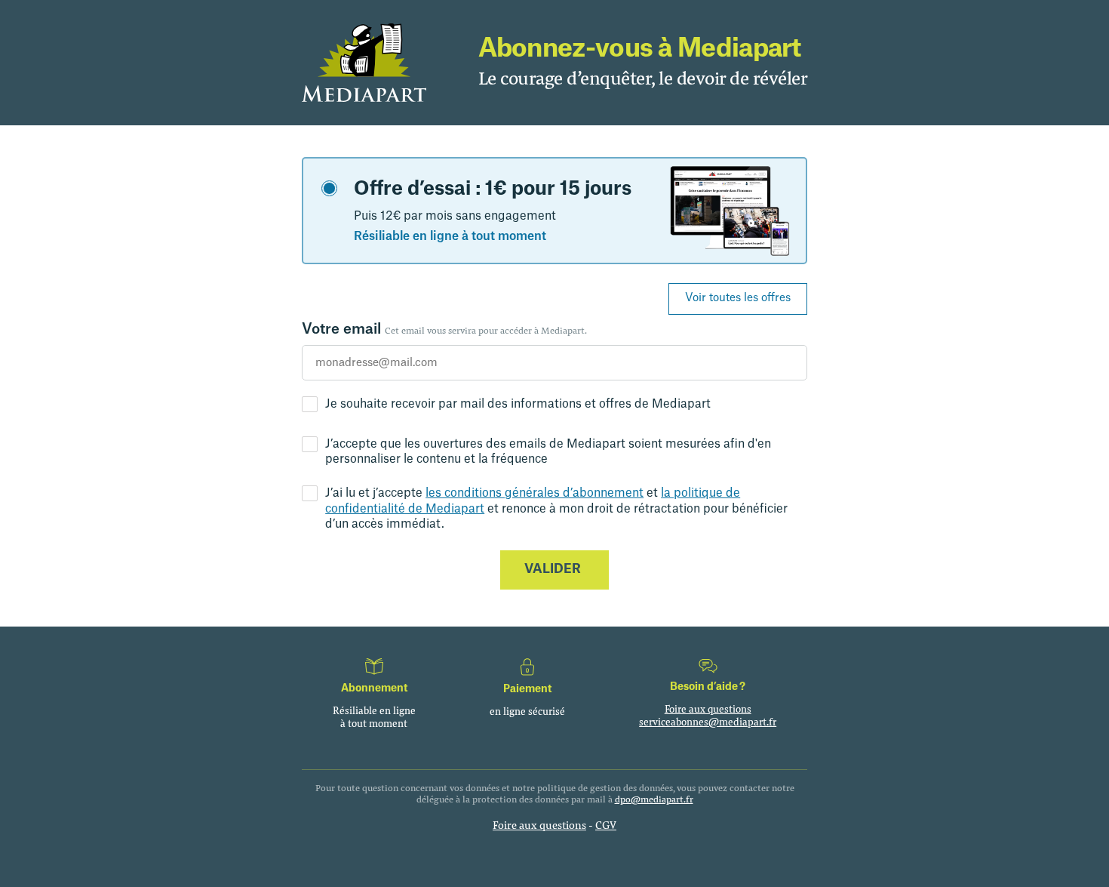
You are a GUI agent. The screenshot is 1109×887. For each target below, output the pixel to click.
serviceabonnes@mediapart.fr (707, 721)
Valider (552, 568)
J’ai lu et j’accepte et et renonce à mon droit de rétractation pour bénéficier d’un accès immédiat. (556, 508)
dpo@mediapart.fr (654, 799)
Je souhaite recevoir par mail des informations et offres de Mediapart (518, 404)
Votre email (444, 329)
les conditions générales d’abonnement (534, 493)
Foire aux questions (708, 709)
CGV (605, 824)
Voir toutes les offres (738, 297)
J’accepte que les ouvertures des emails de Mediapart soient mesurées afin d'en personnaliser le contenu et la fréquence (548, 451)
